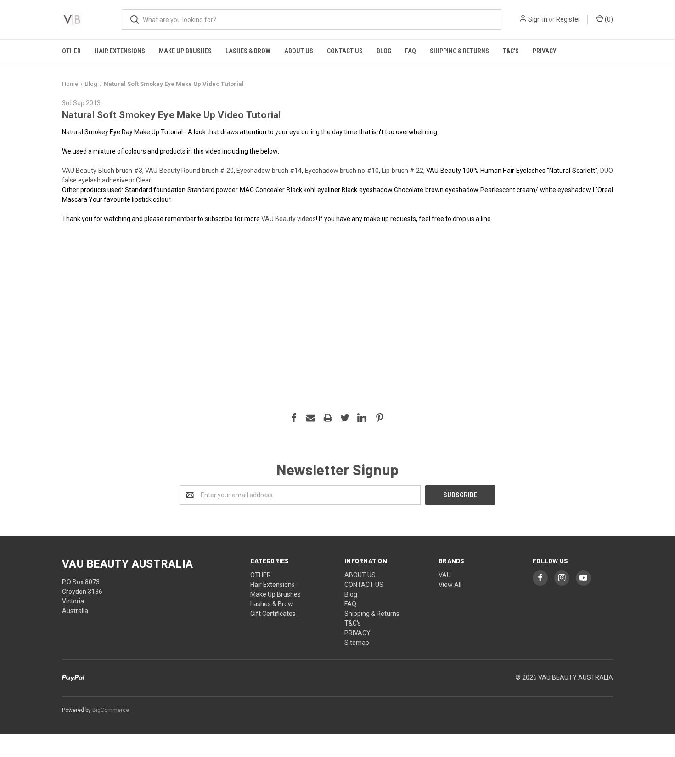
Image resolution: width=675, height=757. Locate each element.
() (608, 19)
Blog (384, 51)
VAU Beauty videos (288, 218)
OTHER (71, 51)
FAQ (410, 51)
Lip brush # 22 (402, 170)
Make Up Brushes (185, 51)
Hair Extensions (120, 51)
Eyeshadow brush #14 (269, 170)
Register (568, 19)
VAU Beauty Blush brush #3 (102, 170)
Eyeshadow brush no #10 (342, 170)
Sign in (537, 19)
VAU (445, 575)
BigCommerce (110, 710)
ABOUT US (298, 51)
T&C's (511, 51)
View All (450, 584)
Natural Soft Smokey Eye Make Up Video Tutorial (171, 114)
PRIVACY (545, 51)
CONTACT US (345, 51)
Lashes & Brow (247, 51)
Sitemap (356, 642)
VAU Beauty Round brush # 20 (189, 170)
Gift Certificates (273, 613)
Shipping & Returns (459, 51)
